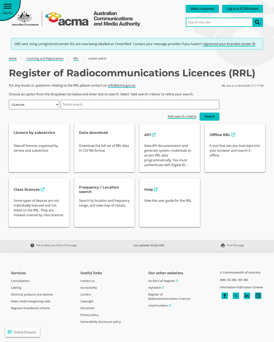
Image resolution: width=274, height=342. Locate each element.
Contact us (87, 281)
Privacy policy (89, 315)
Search (209, 116)
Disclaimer (87, 308)
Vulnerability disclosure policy (100, 322)
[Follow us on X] (236, 296)
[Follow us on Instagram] (258, 296)
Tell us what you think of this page (53, 245)
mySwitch (154, 288)
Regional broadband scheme (30, 308)
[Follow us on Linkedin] (247, 296)
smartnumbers (158, 305)
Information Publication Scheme (241, 287)
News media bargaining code (30, 301)
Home (13, 58)
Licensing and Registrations (45, 58)
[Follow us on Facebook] (224, 296)
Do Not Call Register (161, 281)
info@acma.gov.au (122, 85)
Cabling (16, 288)
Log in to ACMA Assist (242, 8)
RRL (75, 58)
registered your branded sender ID (229, 44)
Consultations (20, 281)
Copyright (86, 301)
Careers (85, 294)
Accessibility (88, 288)
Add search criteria (182, 116)
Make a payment (202, 8)
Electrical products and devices (32, 294)
